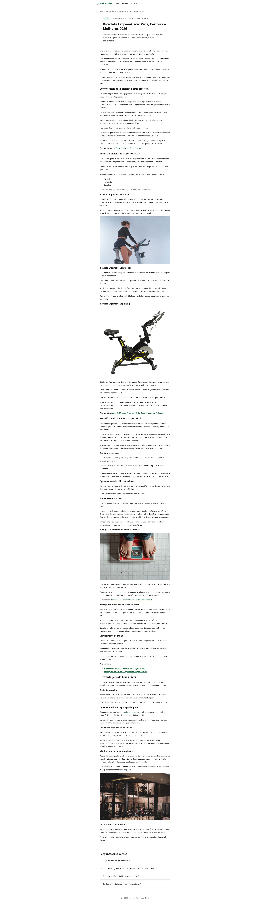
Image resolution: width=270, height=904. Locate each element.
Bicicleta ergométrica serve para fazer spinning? (122, 884)
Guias (118, 3)
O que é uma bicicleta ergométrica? (117, 861)
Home (102, 12)
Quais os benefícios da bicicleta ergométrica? (121, 876)
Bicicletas (133, 3)
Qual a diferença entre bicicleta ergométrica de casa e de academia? (130, 868)
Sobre (147, 898)
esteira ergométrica (131, 712)
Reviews (125, 3)
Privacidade (140, 898)
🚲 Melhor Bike (104, 3)
